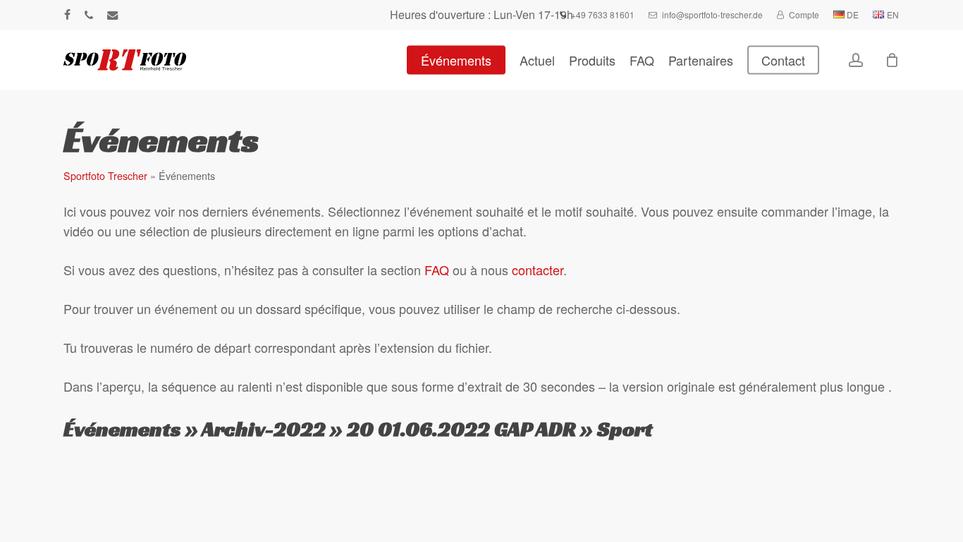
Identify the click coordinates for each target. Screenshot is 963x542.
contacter (537, 269)
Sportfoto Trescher (105, 175)
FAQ (436, 269)
